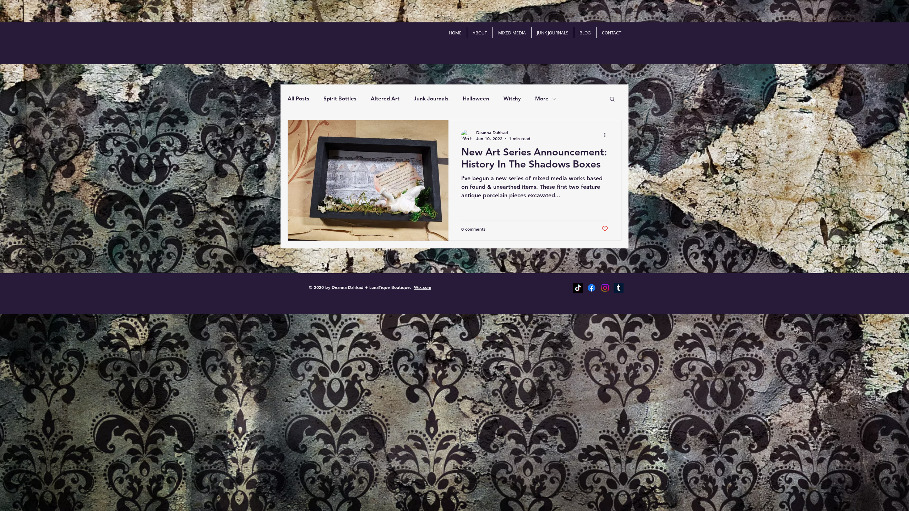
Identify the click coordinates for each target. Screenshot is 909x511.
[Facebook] (592, 288)
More (542, 98)
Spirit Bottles (339, 98)
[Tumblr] (619, 288)
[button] (612, 99)
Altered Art (385, 98)
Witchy (512, 98)
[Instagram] (605, 288)
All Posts (298, 98)
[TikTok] (578, 288)
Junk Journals (431, 98)
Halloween (476, 98)
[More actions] (607, 135)
